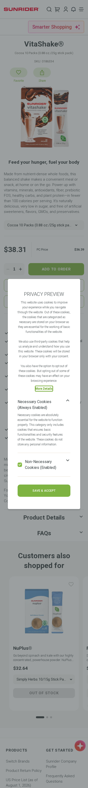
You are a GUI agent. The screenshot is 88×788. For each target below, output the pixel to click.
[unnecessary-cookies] (20, 465)
